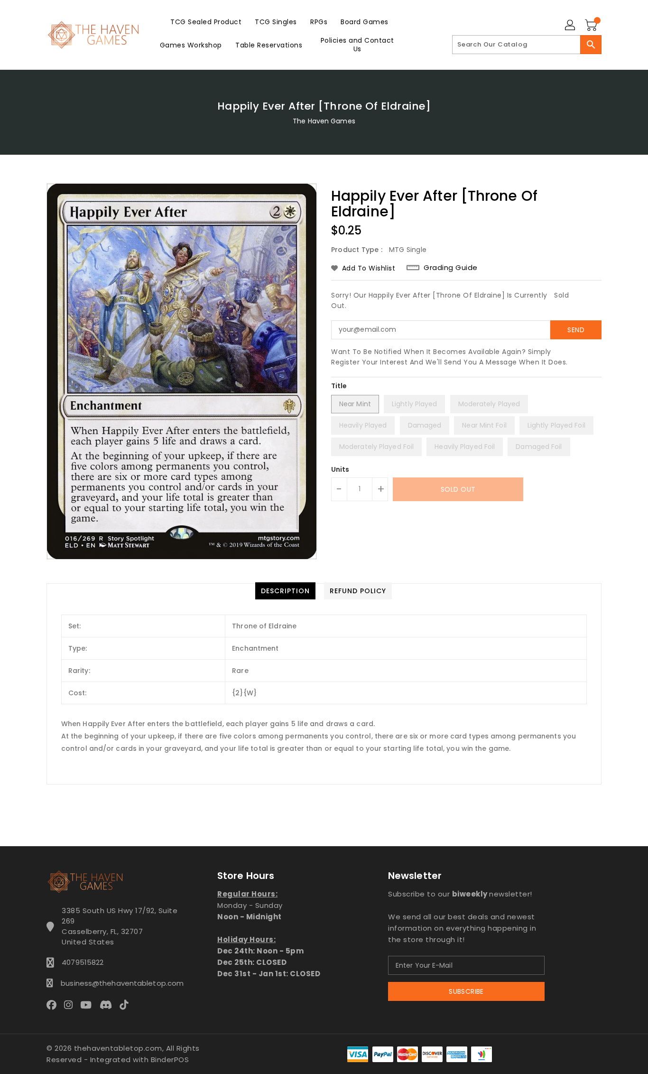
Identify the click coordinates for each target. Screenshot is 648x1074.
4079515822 (82, 962)
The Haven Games (324, 121)
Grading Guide (451, 267)
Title (339, 386)
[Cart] (592, 25)
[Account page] (570, 25)
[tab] (285, 590)
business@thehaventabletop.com (119, 983)
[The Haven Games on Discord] (109, 1004)
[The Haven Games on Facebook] (54, 1004)
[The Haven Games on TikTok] (127, 1004)
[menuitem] (206, 21)
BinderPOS (170, 1060)
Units (340, 469)
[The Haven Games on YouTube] (88, 1004)
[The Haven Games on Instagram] (71, 1004)
